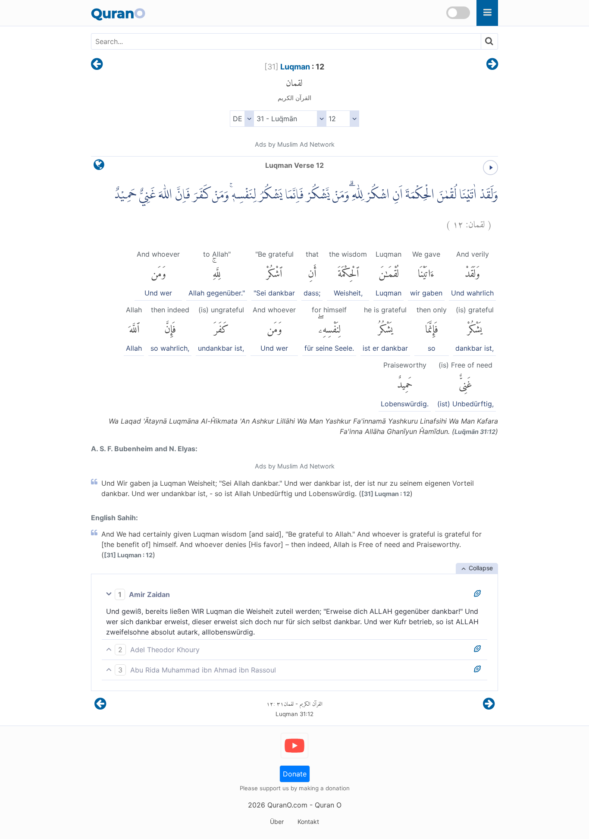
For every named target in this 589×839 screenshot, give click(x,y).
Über (277, 821)
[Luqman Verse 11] (97, 64)
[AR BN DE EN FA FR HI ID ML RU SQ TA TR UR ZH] (242, 118)
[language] (99, 166)
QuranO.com (287, 805)
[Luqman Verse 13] (492, 64)
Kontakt (308, 821)
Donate (295, 774)
